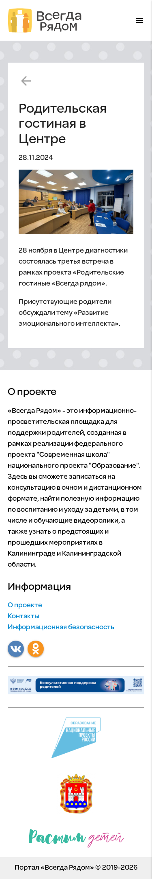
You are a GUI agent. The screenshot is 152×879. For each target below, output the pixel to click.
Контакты (23, 616)
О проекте (25, 605)
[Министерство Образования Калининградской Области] (76, 795)
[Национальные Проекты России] (76, 740)
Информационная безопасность (61, 627)
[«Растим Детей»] (76, 840)
